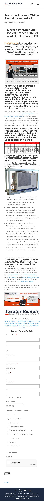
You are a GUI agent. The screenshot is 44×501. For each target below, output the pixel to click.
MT (24, 323)
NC (26, 323)
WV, (22, 328)
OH (10, 326)
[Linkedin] (30, 490)
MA (6, 323)
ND (29, 323)
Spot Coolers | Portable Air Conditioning (21, 434)
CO (14, 321)
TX (28, 326)
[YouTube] (25, 490)
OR (15, 326)
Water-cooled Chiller (15, 419)
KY (37, 321)
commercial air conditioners (30, 277)
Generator (13, 442)
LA (39, 321)
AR (7, 321)
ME (13, 323)
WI (19, 328)
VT (35, 326)
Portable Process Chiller (19, 86)
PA (18, 326)
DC (19, 321)
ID (29, 321)
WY (24, 328)
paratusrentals (11, 22)
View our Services (22, 498)
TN (26, 326)
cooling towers (12, 277)
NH (33, 323)
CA (12, 321)
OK (13, 326)
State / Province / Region (13, 397)
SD (24, 326)
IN (32, 321)
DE (21, 321)
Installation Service (15, 446)
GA (25, 321)
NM (38, 323)
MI (8, 323)
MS (21, 323)
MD (11, 323)
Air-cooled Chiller (15, 415)
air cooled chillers (13, 275)
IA (27, 321)
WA (38, 326)
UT (31, 326)
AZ (9, 321)
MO (19, 323)
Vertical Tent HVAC (15, 438)
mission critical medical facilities (14, 116)
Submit (7, 474)
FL (23, 321)
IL (30, 321)
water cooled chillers (30, 275)
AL (5, 321)
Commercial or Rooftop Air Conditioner (21, 430)
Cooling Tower (14, 422)
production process (28, 114)
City (7, 389)
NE (31, 323)
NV (6, 326)
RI (19, 326)
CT (16, 321)
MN (16, 323)
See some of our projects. (26, 281)
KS (34, 321)
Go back (7, 482)
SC (22, 326)
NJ (35, 323)
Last (7, 350)
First (7, 343)
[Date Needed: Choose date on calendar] (24, 406)
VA (33, 326)
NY (8, 326)
